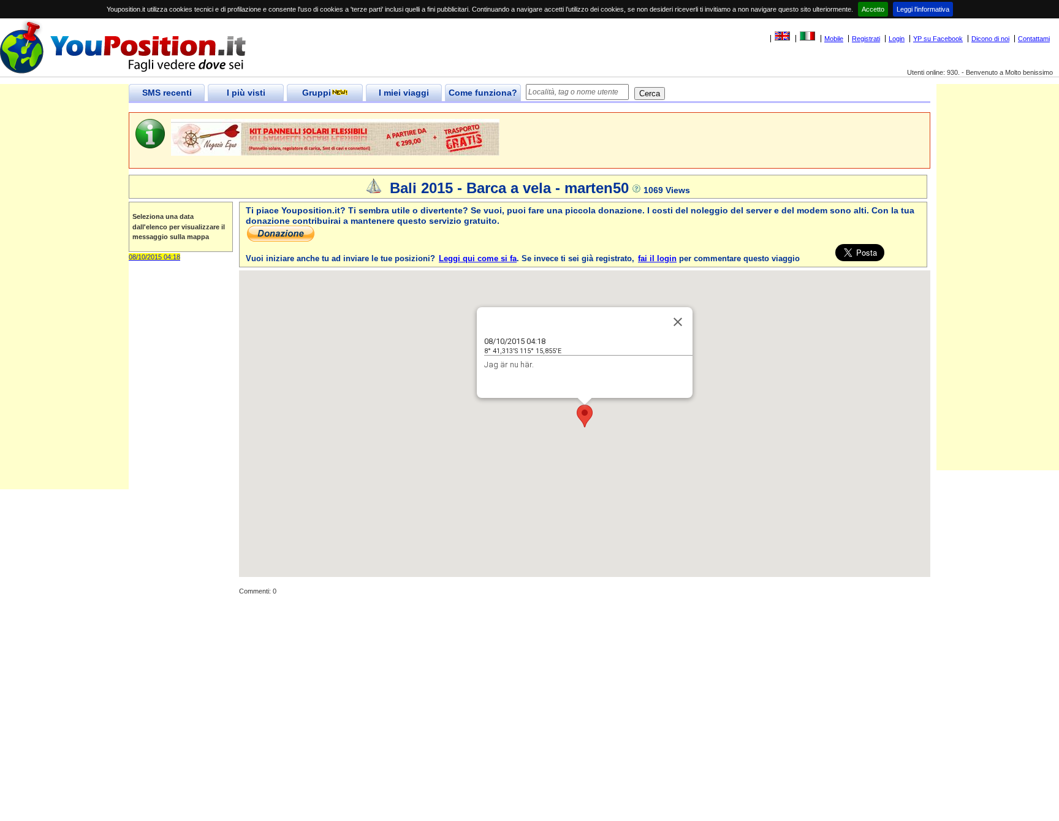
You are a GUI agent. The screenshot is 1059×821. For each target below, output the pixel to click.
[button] (585, 416)
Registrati (866, 38)
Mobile (833, 38)
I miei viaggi (404, 92)
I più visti (246, 92)
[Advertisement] (64, 305)
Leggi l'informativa (923, 9)
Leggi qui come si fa (478, 258)
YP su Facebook (938, 38)
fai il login (657, 258)
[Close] (678, 322)
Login (897, 38)
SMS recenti (167, 92)
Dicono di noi (990, 38)
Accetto (873, 9)
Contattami (1034, 38)
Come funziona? (483, 92)
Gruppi (316, 92)
